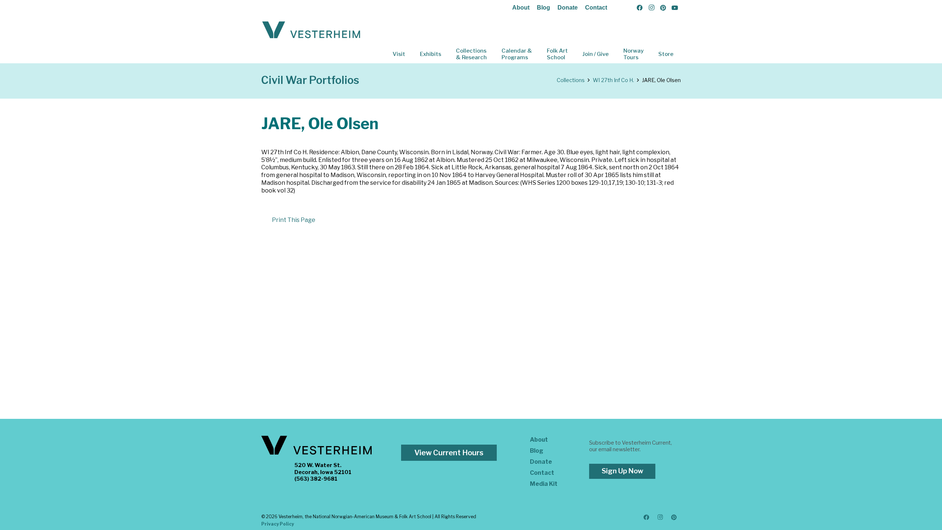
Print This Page (293, 219)
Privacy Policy (277, 524)
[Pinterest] (663, 8)
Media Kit (543, 483)
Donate (567, 7)
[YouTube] (675, 8)
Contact (596, 7)
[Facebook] (639, 8)
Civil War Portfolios (310, 80)
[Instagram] (651, 8)
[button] (410, 54)
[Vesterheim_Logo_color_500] (311, 30)
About (521, 7)
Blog (543, 7)
